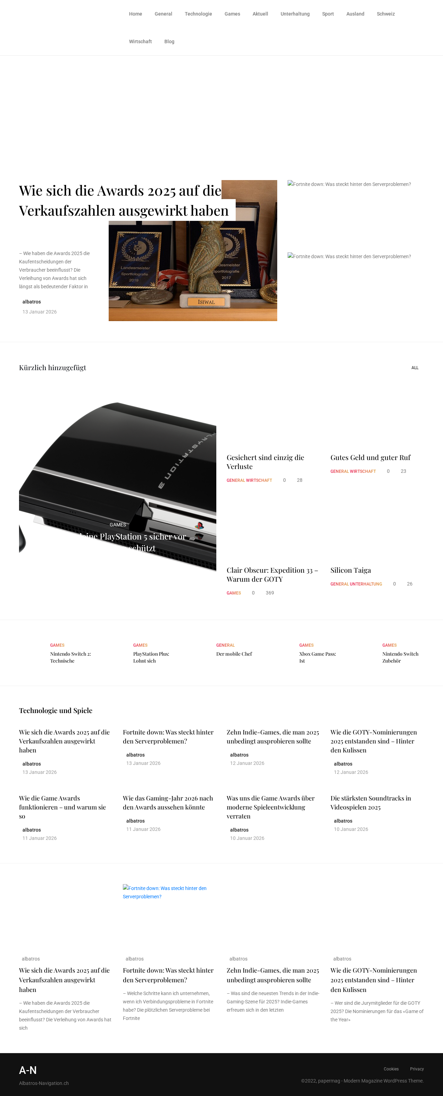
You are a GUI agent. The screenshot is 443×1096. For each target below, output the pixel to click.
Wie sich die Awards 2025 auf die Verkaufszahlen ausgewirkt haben (124, 200)
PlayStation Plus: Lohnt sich (151, 657)
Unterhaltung (295, 14)
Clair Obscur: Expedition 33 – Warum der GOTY (272, 574)
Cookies (391, 1069)
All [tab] (415, 367)
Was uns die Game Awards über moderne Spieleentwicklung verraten (271, 807)
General (163, 14)
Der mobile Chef (234, 653)
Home (135, 14)
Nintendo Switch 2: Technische (70, 657)
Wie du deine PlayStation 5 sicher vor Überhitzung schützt (117, 542)
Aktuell (260, 14)
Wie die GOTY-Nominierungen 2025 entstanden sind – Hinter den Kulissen (374, 741)
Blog (169, 41)
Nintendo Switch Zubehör (400, 657)
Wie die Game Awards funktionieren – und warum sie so (62, 807)
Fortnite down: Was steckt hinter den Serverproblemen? (349, 205)
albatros (30, 959)
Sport (328, 14)
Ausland (355, 14)
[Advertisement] (221, 107)
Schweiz (386, 14)
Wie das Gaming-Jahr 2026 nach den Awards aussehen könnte (168, 802)
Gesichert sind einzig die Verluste (265, 462)
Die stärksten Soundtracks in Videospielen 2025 (371, 802)
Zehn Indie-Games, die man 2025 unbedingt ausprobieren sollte (273, 736)
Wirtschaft (140, 41)
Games (232, 14)
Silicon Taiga (351, 569)
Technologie (198, 14)
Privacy (417, 1069)
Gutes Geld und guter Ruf (370, 457)
